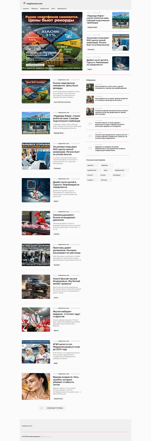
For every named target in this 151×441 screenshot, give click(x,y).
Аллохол (91, 175)
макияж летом (58, 398)
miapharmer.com (46, 436)
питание (105, 175)
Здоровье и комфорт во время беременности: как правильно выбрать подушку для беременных (110, 148)
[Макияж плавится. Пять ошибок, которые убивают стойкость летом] (36, 386)
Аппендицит (118, 175)
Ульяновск (91, 49)
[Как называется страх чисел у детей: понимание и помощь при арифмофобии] (90, 87)
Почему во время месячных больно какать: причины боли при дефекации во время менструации (112, 112)
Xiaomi (56, 297)
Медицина (34, 8)
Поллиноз (105, 180)
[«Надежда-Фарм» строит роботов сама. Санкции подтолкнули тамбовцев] (120, 20)
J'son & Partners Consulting (35, 65)
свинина (56, 234)
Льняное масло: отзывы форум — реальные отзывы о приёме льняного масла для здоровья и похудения (109, 124)
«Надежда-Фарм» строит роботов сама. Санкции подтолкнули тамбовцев (98, 19)
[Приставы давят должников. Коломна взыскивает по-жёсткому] (36, 255)
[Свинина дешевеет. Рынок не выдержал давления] (36, 223)
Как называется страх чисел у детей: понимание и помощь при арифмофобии (111, 87)
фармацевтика (61, 8)
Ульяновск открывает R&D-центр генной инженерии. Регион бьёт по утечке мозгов (98, 41)
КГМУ (55, 363)
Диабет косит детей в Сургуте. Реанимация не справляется (97, 62)
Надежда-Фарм (92, 27)
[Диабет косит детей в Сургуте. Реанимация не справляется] (120, 63)
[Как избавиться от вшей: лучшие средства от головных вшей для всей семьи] (90, 99)
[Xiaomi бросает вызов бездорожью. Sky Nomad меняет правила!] (36, 287)
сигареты (91, 180)
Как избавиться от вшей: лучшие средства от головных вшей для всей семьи (111, 99)
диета (53, 8)
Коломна (56, 265)
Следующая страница (55, 408)
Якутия (56, 330)
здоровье (26, 8)
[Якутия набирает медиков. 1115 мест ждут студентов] (36, 319)
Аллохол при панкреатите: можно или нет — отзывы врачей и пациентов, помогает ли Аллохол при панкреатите (112, 136)
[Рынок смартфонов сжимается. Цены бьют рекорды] (52, 41)
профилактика (44, 8)
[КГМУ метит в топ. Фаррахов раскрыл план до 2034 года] (36, 352)
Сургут (90, 69)
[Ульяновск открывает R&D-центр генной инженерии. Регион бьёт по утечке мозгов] (120, 42)
